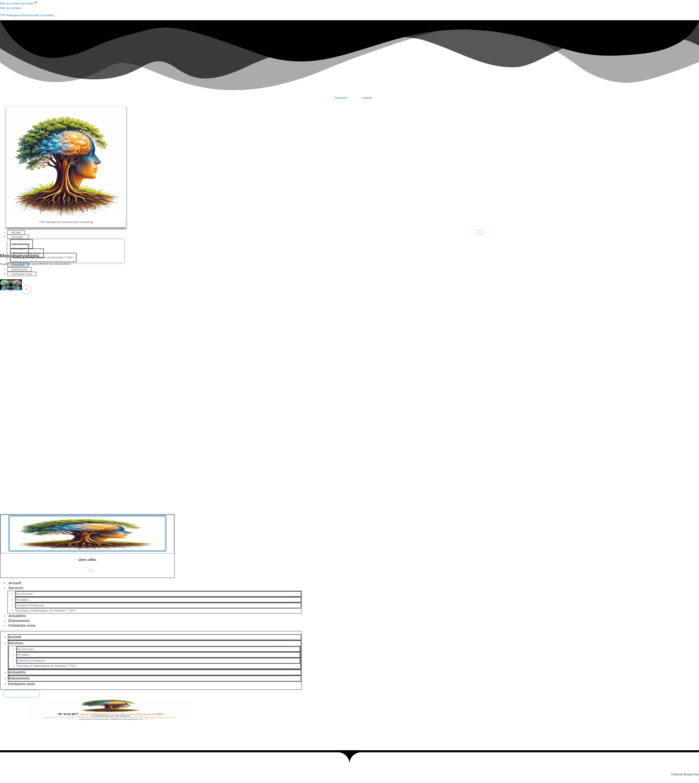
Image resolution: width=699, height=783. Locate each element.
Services (17, 236)
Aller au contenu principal (17, 3)
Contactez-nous (21, 625)
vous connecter (21, 264)
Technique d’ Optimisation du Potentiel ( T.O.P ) (45, 610)
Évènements (19, 678)
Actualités (17, 672)
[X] (90, 570)
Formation (22, 599)
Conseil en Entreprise (30, 605)
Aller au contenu (10, 8)
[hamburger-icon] (479, 232)
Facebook (341, 97)
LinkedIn (367, 97)
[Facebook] (88, 570)
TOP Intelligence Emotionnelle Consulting (27, 15)
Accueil (16, 232)
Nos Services (24, 594)
